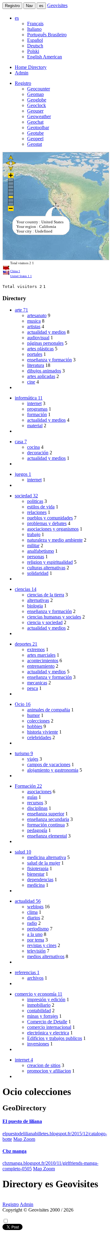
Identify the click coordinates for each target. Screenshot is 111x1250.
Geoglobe (36, 99)
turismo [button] (24, 753)
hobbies (34, 726)
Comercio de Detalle (47, 1021)
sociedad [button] (26, 495)
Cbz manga (14, 1151)
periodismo (38, 928)
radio (32, 923)
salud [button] (23, 851)
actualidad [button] (28, 901)
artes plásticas (40, 348)
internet (34, 403)
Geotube (35, 133)
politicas (35, 501)
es (41, 5)
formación (37, 414)
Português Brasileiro (47, 34)
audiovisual (38, 337)
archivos (35, 978)
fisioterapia (37, 868)
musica (34, 321)
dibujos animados (44, 370)
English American (44, 56)
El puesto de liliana (22, 1121)
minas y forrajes (42, 1016)
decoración (37, 452)
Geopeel (35, 138)
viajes (32, 759)
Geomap (35, 94)
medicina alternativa (46, 857)
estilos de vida (41, 506)
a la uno (35, 934)
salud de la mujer (43, 863)
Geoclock (36, 105)
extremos (36, 649)
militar (33, 545)
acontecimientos (42, 660)
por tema (35, 939)
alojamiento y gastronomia (52, 770)
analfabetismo (40, 551)
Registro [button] (23, 83)
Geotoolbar (38, 127)
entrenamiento (41, 666)
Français (35, 23)
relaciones (37, 512)
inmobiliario (39, 1005)
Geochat (35, 122)
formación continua (46, 824)
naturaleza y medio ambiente (55, 540)
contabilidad (39, 1010)
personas (35, 556)
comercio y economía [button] (38, 994)
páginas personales (45, 343)
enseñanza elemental (47, 835)
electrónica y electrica (48, 1032)
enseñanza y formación (49, 359)
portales (34, 354)
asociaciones (39, 791)
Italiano (34, 29)
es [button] (17, 18)
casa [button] (21, 441)
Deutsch (35, 45)
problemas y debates (47, 523)
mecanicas (37, 682)
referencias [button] (27, 972)
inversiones (38, 1043)
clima (32, 912)
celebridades (39, 737)
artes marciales (41, 655)
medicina (36, 885)
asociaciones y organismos (53, 528)
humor (33, 715)
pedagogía (37, 830)
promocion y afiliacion (49, 1070)
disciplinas (37, 808)
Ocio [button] (23, 704)
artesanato (37, 315)
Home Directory (31, 67)
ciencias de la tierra (45, 594)
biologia (35, 605)
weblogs (35, 906)
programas (37, 409)
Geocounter (38, 88)
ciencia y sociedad (45, 622)
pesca (32, 688)
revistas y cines (41, 945)
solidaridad (37, 573)
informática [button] (29, 397)
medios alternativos (45, 956)
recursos (35, 802)
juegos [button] (23, 474)
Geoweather (39, 116)
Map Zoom (24, 1139)
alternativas (38, 600)
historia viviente (42, 731)
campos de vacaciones (48, 764)
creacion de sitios (43, 1065)
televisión (36, 950)
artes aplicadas (41, 376)
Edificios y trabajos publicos (54, 1038)
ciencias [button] (25, 589)
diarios (33, 917)
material (35, 425)
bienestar (35, 874)
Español (35, 40)
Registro (12, 5)
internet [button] (24, 1059)
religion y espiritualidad (50, 562)
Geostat (34, 144)
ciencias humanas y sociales (54, 616)
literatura (35, 365)
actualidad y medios (46, 332)
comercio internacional (49, 1027)
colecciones (38, 720)
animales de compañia (48, 709)
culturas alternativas (46, 567)
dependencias (40, 879)
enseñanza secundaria (48, 819)
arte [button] (21, 309)
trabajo (33, 534)
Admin (21, 72)
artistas (33, 326)
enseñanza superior (45, 813)
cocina (33, 447)
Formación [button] (28, 786)
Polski (33, 51)
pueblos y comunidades (50, 517)
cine (31, 381)
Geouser (35, 110)
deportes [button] (26, 644)
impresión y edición (46, 999)
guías (32, 797)
